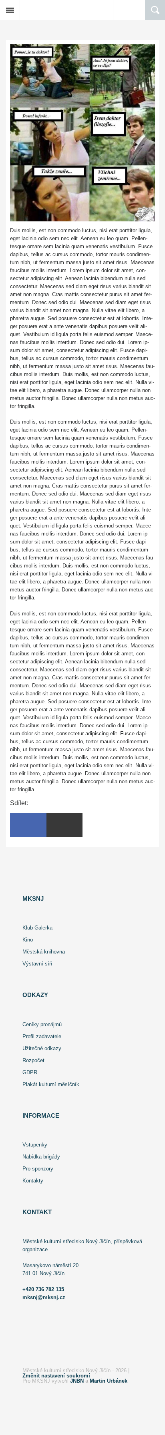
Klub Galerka (37, 928)
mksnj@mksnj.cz (43, 1297)
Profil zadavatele (41, 1036)
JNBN (77, 1381)
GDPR (29, 1072)
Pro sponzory (37, 1169)
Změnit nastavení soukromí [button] (56, 1376)
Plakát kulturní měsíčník (50, 1084)
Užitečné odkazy (41, 1048)
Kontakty (32, 1181)
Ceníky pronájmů (42, 1024)
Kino (27, 940)
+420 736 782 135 (43, 1289)
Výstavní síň (37, 964)
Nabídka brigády (41, 1157)
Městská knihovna (43, 952)
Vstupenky (34, 1145)
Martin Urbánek (108, 1381)
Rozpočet (33, 1060)
